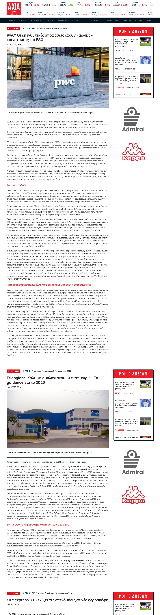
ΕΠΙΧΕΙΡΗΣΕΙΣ (95, 20)
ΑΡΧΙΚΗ (12, 20)
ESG (65, 28)
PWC (34, 28)
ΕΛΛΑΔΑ (22, 20)
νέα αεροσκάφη (65, 593)
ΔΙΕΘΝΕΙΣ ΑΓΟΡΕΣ (76, 22)
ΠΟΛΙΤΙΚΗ (127, 20)
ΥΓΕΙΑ (117, 69)
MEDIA (148, 20)
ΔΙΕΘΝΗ (138, 20)
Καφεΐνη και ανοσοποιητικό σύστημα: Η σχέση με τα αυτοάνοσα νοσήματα (126, 61)
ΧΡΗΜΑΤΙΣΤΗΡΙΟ (111, 20)
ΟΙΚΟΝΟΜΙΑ (63, 20)
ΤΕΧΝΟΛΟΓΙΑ (35, 20)
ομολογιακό (48, 371)
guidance (60, 371)
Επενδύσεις (50, 593)
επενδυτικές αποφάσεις (50, 28)
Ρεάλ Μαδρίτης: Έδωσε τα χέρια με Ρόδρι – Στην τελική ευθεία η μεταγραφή (126, 42)
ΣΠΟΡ (117, 50)
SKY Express (37, 593)
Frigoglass (36, 371)
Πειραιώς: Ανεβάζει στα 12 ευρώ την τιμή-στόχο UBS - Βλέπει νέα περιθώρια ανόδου (126, 79)
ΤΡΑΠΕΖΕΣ (50, 20)
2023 (69, 371)
